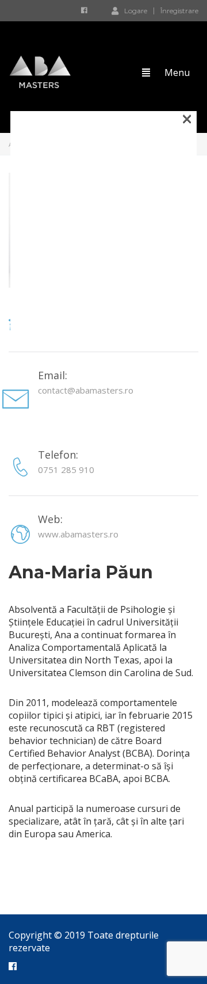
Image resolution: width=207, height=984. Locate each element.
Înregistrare (179, 10)
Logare (135, 10)
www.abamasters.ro (78, 534)
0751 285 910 (66, 469)
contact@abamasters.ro (85, 390)
